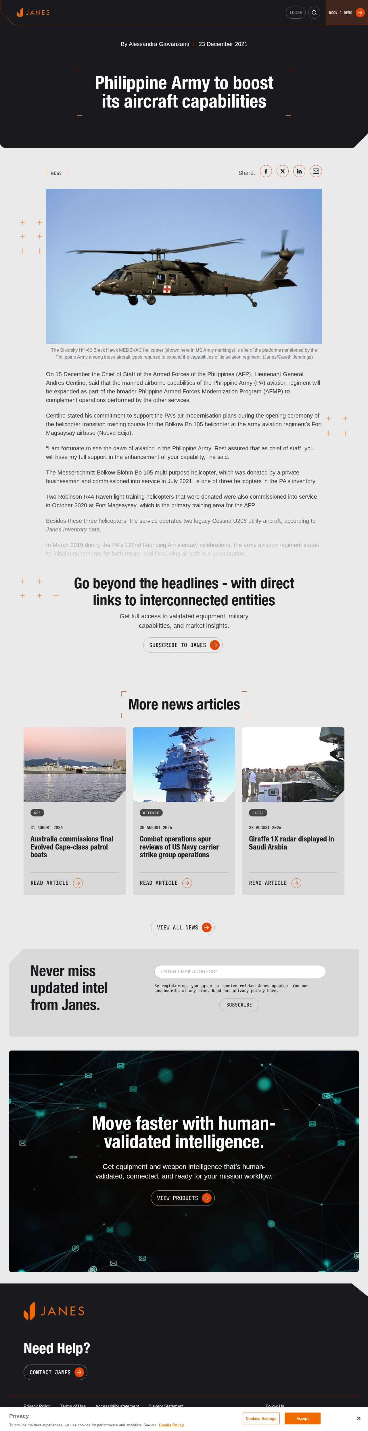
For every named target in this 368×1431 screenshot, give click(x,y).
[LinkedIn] (299, 171)
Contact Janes (50, 1372)
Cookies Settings (261, 1418)
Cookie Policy (171, 1425)
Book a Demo (340, 13)
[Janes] (33, 12)
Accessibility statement (117, 1406)
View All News (177, 927)
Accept (302, 1418)
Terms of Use (73, 1406)
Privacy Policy (37, 1406)
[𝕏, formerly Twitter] (283, 171)
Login (296, 12)
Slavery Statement (166, 1406)
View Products (177, 1198)
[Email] (316, 171)
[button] (314, 13)
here (271, 990)
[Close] (358, 1418)
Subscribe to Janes (177, 645)
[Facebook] (266, 171)
